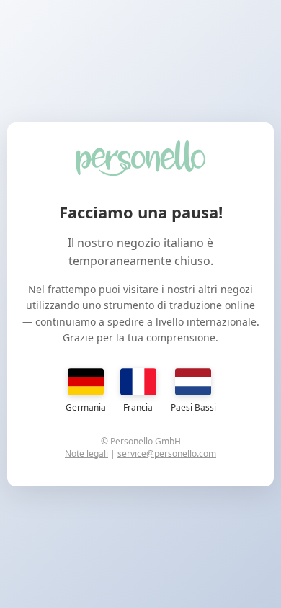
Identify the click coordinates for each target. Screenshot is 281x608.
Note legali (86, 453)
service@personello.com (166, 453)
